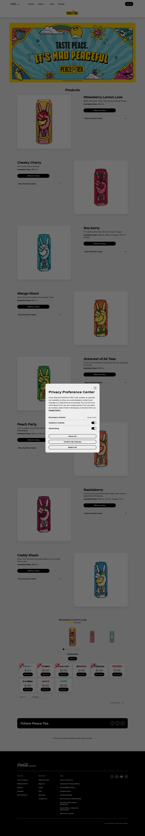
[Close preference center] (95, 388)
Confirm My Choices (72, 442)
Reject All (72, 447)
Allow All (72, 436)
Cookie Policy (54, 410)
